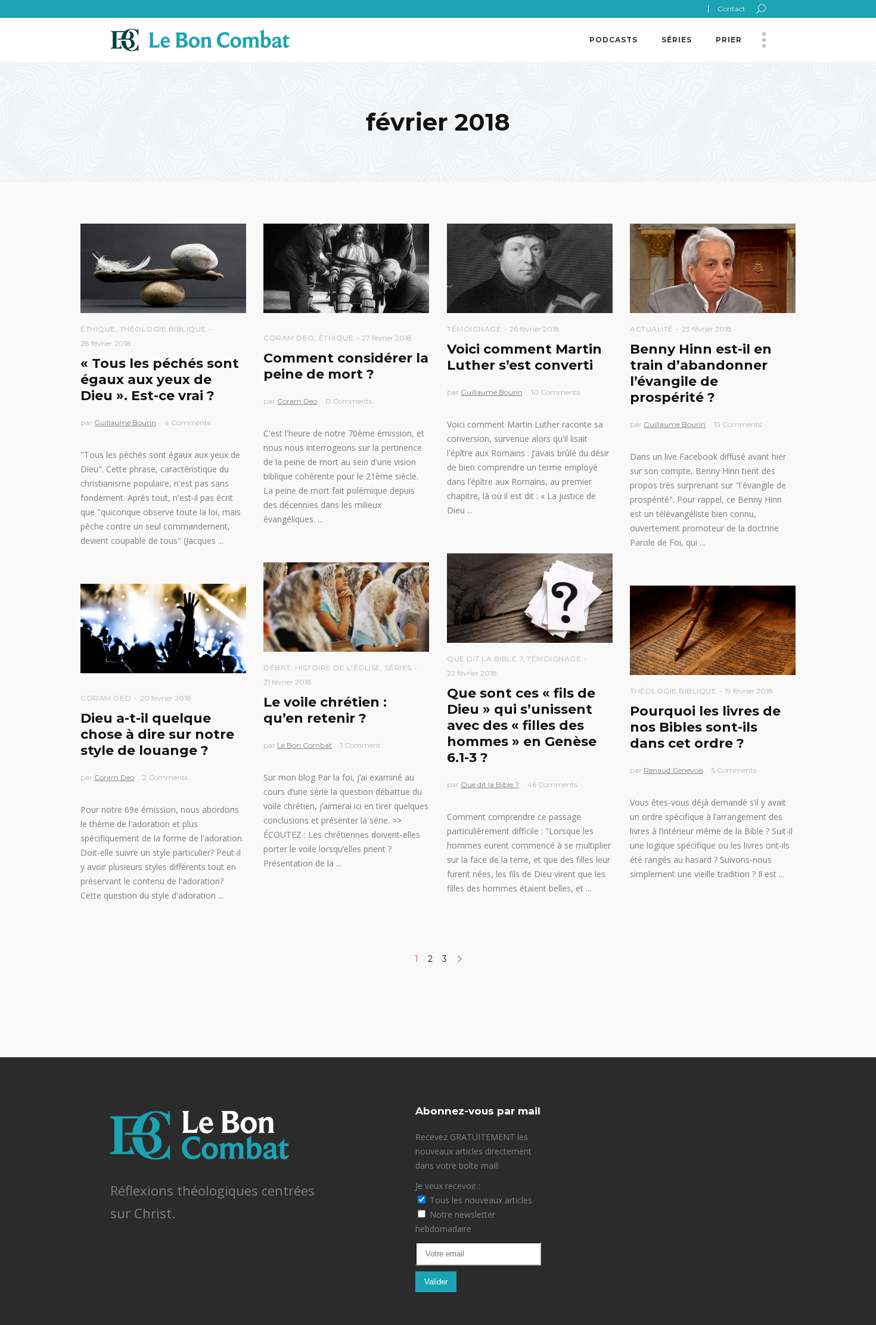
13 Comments (738, 424)
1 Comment (360, 745)
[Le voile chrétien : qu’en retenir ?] (346, 607)
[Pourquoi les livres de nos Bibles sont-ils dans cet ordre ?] (713, 630)
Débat (277, 667)
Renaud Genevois (673, 770)
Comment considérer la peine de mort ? (345, 366)
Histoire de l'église (338, 667)
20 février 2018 (165, 698)
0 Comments (348, 401)
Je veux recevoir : (447, 1185)
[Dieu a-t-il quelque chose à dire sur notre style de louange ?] (163, 628)
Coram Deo (289, 337)
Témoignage (474, 328)
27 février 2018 (387, 337)
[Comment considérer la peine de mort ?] (346, 268)
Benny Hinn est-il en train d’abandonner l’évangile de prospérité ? (701, 373)
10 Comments (555, 392)
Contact (731, 8)
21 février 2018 (287, 681)
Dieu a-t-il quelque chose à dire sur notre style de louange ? (157, 734)
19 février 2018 (749, 690)
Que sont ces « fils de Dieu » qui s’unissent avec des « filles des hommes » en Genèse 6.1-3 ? (522, 725)
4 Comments (187, 422)
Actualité (651, 328)
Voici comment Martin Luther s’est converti (524, 357)
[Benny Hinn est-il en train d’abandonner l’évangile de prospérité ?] (713, 268)
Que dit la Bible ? (485, 658)
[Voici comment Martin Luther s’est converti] (530, 268)
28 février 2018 (105, 343)
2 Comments (165, 777)
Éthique (98, 328)
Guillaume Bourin (125, 422)
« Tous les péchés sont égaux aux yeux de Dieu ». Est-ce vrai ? (159, 379)
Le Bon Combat (304, 745)
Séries (398, 667)
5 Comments (734, 770)
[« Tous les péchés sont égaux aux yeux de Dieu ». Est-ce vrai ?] (163, 268)
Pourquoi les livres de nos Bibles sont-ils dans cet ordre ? (705, 727)
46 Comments (552, 784)
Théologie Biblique (163, 328)
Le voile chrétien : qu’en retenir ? (325, 710)
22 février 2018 (472, 672)
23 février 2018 (707, 328)
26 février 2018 (535, 328)
